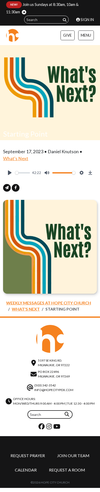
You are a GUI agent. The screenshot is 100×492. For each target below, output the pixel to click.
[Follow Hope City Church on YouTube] (57, 427)
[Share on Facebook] (15, 188)
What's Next (15, 158)
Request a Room (67, 469)
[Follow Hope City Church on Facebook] (42, 427)
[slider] (22, 172)
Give (67, 35)
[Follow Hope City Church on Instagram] (49, 427)
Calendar (26, 469)
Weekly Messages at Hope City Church (48, 302)
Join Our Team (73, 455)
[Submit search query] (65, 20)
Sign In (87, 19)
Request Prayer (28, 455)
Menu (86, 35)
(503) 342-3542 (45, 385)
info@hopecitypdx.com (53, 390)
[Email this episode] (7, 188)
